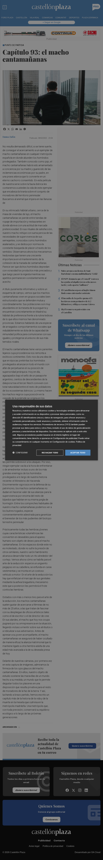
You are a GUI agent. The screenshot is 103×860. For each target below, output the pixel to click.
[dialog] (51, 430)
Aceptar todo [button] (77, 452)
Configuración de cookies (64, 442)
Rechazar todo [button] (50, 452)
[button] (20, 452)
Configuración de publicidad (65, 438)
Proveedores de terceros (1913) (56, 424)
